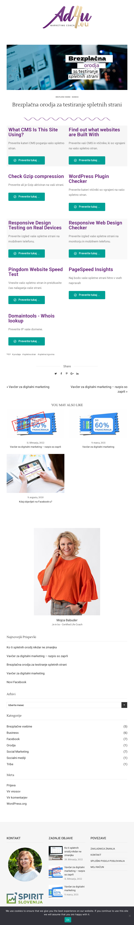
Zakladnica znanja (103, 849)
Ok (67, 919)
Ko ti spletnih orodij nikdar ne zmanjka (32, 647)
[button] (26, 160)
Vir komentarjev (17, 797)
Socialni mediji (67, 758)
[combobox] (67, 705)
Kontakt (96, 855)
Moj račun (97, 867)
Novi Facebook (16, 682)
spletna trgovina (46, 354)
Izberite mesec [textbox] (16, 705)
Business (75, 97)
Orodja (67, 745)
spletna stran (30, 354)
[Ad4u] (67, 17)
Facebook (67, 739)
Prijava (11, 785)
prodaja (17, 354)
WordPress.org (17, 804)
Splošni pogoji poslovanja (108, 861)
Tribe (67, 764)
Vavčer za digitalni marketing (98, 447)
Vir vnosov (13, 791)
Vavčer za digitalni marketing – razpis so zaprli (35, 447)
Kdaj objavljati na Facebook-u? (35, 502)
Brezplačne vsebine (63, 97)
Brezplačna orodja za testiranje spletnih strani (37, 664)
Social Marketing (67, 751)
